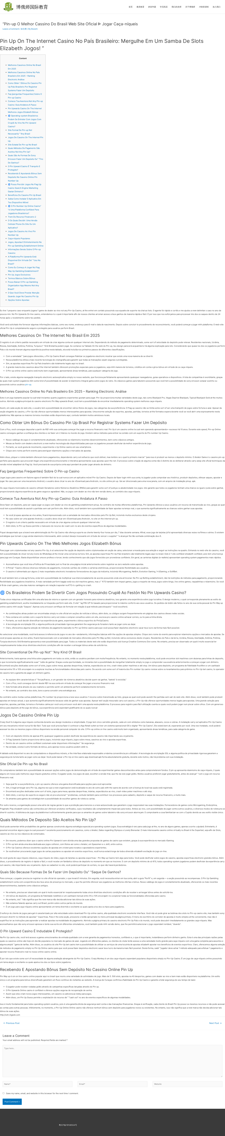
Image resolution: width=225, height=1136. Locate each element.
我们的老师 (176, 7)
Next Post (215, 1023)
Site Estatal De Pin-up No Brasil (22, 144)
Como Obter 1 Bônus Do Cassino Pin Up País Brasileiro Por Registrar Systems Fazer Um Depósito (25, 87)
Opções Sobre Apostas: (19, 300)
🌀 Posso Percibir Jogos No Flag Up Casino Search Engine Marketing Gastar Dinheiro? (24, 188)
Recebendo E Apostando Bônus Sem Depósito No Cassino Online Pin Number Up (25, 177)
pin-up (28, 384)
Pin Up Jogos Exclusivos (19, 274)
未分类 (24, 29)
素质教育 (140, 7)
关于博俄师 (190, 7)
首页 (131, 7)
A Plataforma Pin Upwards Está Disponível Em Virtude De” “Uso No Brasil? (24, 260)
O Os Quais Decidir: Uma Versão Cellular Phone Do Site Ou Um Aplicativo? (22, 224)
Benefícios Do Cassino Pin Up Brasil (24, 195)
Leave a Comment (11, 29)
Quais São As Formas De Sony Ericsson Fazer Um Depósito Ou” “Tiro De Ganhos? (25, 159)
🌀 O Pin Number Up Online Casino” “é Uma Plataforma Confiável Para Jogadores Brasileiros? (24, 210)
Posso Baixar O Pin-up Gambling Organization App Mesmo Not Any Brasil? (23, 285)
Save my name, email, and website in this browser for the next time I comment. (42, 1093)
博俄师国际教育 (32, 7)
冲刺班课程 (204, 7)
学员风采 (164, 7)
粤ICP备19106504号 (68, 1125)
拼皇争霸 (152, 7)
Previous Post (11, 1023)
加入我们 (216, 7)
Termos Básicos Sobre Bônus (21, 278)
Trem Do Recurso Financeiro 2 (22, 217)
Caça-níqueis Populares (19, 238)
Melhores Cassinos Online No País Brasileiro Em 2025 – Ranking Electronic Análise (24, 76)
